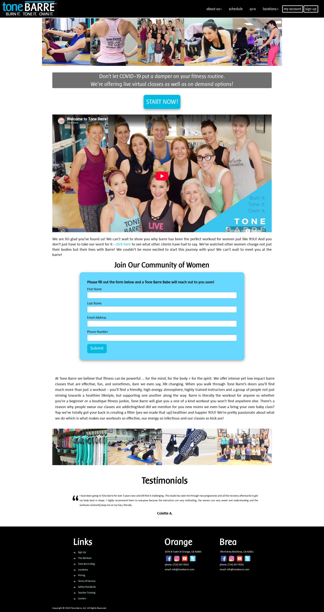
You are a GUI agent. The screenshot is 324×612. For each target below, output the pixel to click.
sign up (310, 9)
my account (292, 9)
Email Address (96, 317)
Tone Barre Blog (86, 564)
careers (82, 598)
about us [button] (213, 9)
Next (238, 507)
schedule (236, 9)
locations (83, 569)
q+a (253, 9)
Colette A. (164, 514)
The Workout (85, 558)
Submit (97, 348)
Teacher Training (86, 592)
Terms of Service (86, 581)
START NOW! (162, 101)
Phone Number (97, 331)
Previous (91, 507)
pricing (81, 575)
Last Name (94, 303)
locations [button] (270, 9)
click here (123, 244)
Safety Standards (87, 587)
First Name (94, 289)
